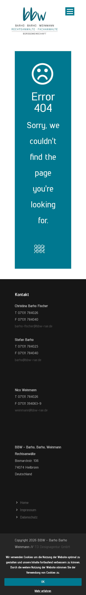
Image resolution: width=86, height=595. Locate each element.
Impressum (28, 510)
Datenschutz (29, 517)
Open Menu (69, 11)
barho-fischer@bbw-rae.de (33, 326)
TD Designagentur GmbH (52, 547)
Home (24, 502)
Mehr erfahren (43, 590)
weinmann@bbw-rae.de (31, 410)
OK (43, 581)
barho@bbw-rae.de (28, 360)
